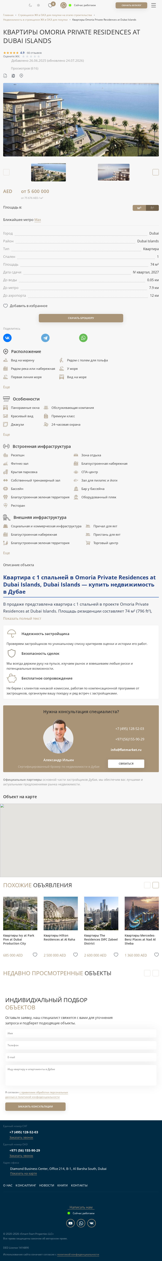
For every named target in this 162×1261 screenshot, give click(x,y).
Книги (62, 1185)
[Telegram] (45, 338)
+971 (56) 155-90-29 (24, 1150)
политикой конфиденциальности (78, 1254)
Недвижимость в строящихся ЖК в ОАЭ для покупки (35, 19)
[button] (156, 172)
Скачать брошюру (81, 318)
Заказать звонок (21, 1137)
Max (37, 219)
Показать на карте (23, 1173)
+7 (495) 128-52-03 (23, 1132)
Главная (8, 15)
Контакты (79, 1185)
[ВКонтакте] (7, 338)
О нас (7, 1185)
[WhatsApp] (83, 338)
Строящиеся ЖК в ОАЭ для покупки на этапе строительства (55, 15)
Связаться (126, 763)
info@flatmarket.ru (126, 750)
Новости (46, 1185)
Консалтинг (26, 1185)
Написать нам (81, 1207)
